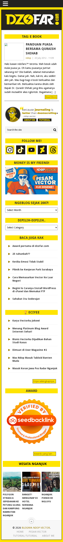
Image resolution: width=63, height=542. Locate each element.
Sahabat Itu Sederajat (26, 298)
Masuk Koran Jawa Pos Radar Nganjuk (34, 368)
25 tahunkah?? (21, 253)
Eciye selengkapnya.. (44, 381)
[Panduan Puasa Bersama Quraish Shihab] (14, 51)
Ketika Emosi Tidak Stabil (27, 261)
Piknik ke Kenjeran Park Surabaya (32, 269)
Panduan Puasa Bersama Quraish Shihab (41, 49)
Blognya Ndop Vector (36, 527)
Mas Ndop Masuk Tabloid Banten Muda (32, 359)
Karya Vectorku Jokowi (26, 320)
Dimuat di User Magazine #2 (29, 349)
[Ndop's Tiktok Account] (20, 150)
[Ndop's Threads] (53, 150)
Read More (51, 97)
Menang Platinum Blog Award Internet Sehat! (30, 330)
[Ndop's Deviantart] (42, 150)
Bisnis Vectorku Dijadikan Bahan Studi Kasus (31, 341)
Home (20, 531)
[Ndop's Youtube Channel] (31, 150)
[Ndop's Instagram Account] (9, 150)
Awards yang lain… (44, 453)
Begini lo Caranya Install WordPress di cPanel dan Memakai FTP (34, 290)
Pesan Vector (37, 531)
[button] (6, 4)
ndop (28, 58)
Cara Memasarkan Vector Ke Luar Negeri (32, 279)
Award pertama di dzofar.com (30, 246)
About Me (48, 535)
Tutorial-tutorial (25, 535)
